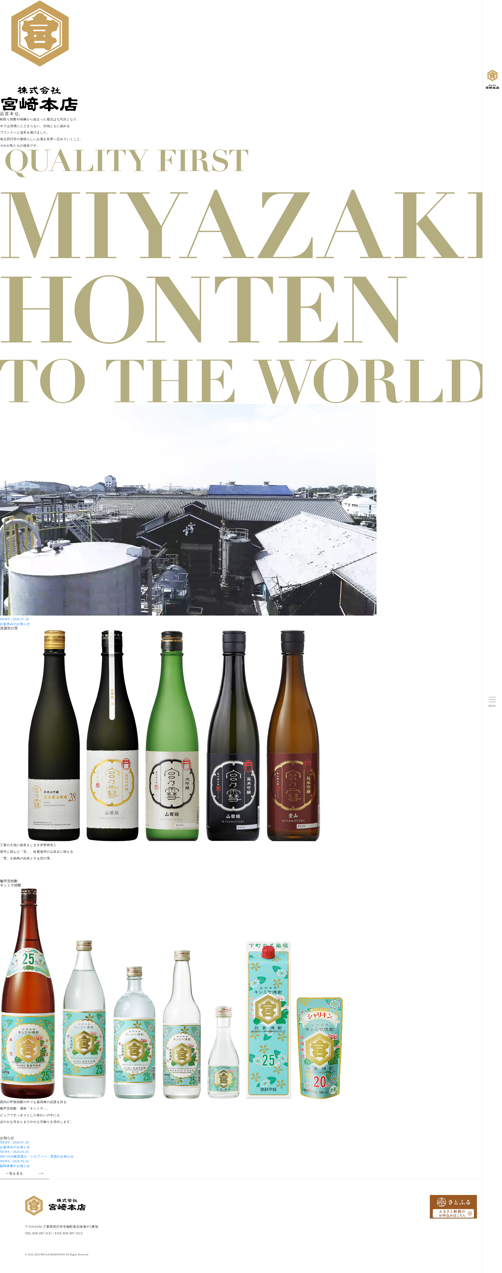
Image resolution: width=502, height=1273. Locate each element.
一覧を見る (14, 1173)
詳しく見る (14, 873)
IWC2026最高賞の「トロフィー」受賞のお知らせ (37, 1154)
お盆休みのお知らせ (15, 1145)
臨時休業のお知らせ (15, 1164)
